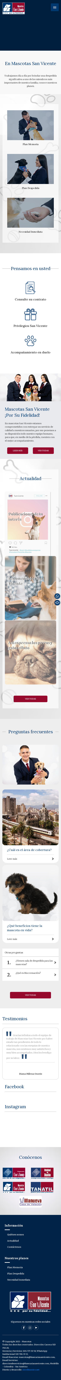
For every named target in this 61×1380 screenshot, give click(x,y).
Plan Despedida (15, 1273)
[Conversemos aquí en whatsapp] (57, 596)
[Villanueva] (30, 1201)
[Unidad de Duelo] (42, 1173)
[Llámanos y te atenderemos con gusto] (57, 602)
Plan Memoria (15, 1267)
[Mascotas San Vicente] (14, 1187)
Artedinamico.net (30, 1370)
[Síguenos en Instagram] (30, 1327)
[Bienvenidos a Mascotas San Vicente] (13, 8)
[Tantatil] (42, 1187)
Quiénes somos (15, 1234)
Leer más (30, 524)
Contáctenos (14, 1247)
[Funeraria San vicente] (14, 1173)
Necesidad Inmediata (18, 1279)
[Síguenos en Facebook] (23, 1327)
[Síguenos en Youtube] (36, 1327)
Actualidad (13, 1240)
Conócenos (30, 1157)
